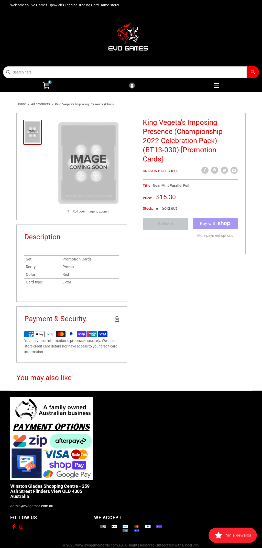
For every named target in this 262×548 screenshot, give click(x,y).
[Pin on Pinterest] (214, 170)
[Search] (253, 72)
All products (40, 104)
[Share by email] (234, 170)
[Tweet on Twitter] (224, 170)
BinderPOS (190, 545)
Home (21, 104)
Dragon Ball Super (161, 171)
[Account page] (132, 85)
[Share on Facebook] (205, 170)
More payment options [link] (215, 235)
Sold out (165, 223)
